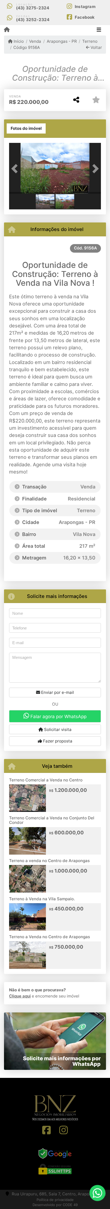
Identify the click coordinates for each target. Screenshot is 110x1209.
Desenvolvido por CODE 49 (55, 1205)
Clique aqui (20, 996)
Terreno (89, 41)
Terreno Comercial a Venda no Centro (45, 779)
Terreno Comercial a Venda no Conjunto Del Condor (51, 820)
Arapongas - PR (62, 41)
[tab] (26, 128)
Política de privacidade (55, 1200)
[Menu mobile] (7, 30)
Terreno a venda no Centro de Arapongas (49, 860)
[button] (16, 169)
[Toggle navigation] (99, 30)
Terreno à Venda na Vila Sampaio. (42, 898)
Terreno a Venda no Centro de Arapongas (49, 936)
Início (18, 41)
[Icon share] (46, 1130)
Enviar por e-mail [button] (57, 692)
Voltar (95, 47)
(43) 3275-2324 (32, 7)
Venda (35, 41)
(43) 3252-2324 (33, 19)
